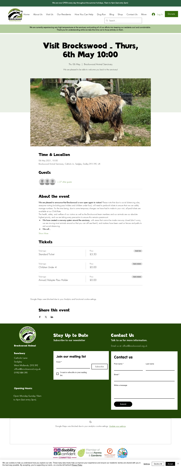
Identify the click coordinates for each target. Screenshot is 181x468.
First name (118, 364)
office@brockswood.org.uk (27, 369)
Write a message (120, 385)
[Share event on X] (46, 317)
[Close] (178, 464)
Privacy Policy (77, 465)
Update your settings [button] (117, 426)
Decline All (158, 464)
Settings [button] (147, 464)
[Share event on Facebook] (40, 317)
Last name (150, 364)
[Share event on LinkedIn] (52, 317)
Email (59, 362)
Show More (43, 233)
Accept (170, 464)
